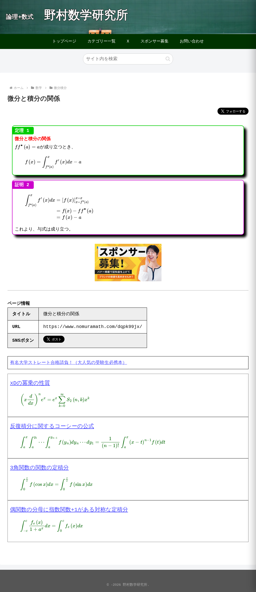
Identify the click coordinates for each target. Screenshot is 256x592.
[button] (168, 59)
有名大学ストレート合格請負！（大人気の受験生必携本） (68, 362)
